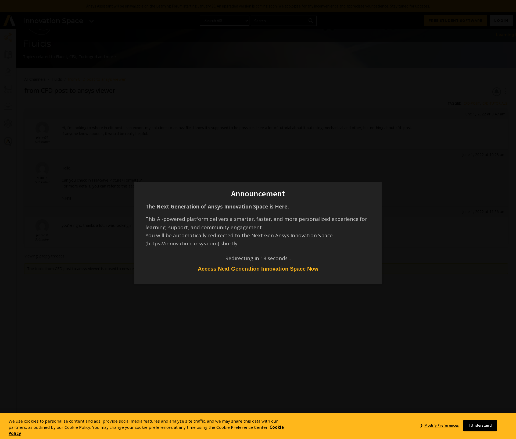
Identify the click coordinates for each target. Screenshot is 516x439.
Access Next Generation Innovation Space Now (258, 269)
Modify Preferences (441, 425)
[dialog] (258, 219)
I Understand (480, 425)
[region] (258, 426)
